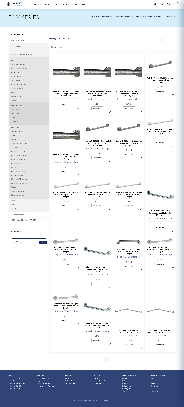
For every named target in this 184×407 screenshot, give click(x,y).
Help (57, 4)
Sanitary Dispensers (18, 151)
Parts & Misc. (15, 147)
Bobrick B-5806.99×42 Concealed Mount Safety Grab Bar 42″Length (97, 143)
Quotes (48, 4)
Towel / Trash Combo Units (20, 183)
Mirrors (13, 139)
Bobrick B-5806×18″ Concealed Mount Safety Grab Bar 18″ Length (66, 249)
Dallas (124, 381)
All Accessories (16, 47)
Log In (96, 378)
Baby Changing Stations (19, 68)
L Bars (13, 118)
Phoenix (154, 383)
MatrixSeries (15, 135)
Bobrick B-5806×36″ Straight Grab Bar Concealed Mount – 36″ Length (160, 249)
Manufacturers (17, 41)
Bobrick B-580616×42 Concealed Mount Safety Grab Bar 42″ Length (129, 194)
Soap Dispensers (17, 175)
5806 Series (15, 110)
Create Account (99, 381)
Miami (153, 378)
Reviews (66, 4)
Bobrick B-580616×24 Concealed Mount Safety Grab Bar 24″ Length (66, 194)
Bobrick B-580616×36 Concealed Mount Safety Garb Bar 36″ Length (97, 194)
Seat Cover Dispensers (19, 159)
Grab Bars (14, 100)
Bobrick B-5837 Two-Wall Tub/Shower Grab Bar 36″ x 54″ (128, 331)
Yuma (153, 388)
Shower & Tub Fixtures (19, 171)
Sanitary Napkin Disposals (20, 155)
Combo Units (15, 80)
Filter (43, 242)
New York (154, 381)
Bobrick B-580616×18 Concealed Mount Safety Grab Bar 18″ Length (160, 131)
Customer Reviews (43, 383)
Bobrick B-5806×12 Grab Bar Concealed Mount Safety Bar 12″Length (160, 213)
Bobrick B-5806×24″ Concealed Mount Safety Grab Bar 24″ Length (97, 269)
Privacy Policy (70, 378)
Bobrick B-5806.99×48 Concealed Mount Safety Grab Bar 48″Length (129, 143)
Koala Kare (14, 208)
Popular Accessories (18, 64)
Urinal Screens (13, 381)
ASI (12, 51)
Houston (125, 383)
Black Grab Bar (16, 106)
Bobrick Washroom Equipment (21, 55)
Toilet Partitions (15, 4)
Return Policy (70, 381)
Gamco (13, 205)
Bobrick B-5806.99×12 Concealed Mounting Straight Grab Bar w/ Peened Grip (66, 93)
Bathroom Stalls (14, 388)
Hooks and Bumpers (18, 195)
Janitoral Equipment (17, 131)
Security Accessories (18, 163)
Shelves (13, 167)
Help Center (41, 381)
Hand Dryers (15, 127)
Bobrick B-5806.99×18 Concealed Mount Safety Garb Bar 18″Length (97, 93)
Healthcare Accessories (19, 84)
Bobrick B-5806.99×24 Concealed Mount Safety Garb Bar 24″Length (129, 93)
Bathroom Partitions (15, 386)
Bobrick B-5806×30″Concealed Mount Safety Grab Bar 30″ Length (129, 251)
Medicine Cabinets (17, 88)
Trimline (13, 187)
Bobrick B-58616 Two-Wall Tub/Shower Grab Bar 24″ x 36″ (160, 331)
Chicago (125, 378)
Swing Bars (15, 122)
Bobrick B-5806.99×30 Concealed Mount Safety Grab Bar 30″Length (160, 80)
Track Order (79, 4)
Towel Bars (14, 92)
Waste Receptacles (17, 191)
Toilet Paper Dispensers (19, 179)
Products (36, 4)
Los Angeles (126, 388)
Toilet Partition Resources (46, 386)
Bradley (13, 200)
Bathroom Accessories (19, 72)
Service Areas (128, 375)
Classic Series (16, 76)
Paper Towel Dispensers (19, 143)
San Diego (154, 386)
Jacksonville (126, 386)
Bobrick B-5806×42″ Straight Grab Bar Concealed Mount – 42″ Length (66, 306)
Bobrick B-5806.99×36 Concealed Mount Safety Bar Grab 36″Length (66, 157)
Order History (99, 383)
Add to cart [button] (66, 104)
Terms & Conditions (72, 383)
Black (13, 60)
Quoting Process (43, 378)
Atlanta (124, 391)
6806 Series (15, 114)
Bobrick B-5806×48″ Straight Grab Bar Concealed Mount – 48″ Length (97, 325)
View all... (154, 391)
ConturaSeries (16, 96)
